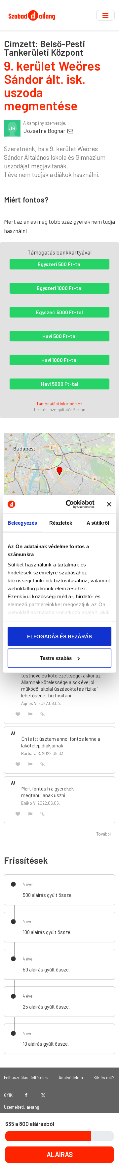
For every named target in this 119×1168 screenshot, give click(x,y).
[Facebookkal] (26, 1095)
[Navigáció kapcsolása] (105, 15)
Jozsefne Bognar (44, 130)
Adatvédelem (71, 1077)
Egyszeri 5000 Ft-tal (59, 312)
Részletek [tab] (60, 522)
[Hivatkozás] (42, 713)
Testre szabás (56, 658)
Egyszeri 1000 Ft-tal (60, 288)
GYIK (8, 1095)
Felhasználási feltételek (26, 1077)
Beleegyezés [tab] (22, 522)
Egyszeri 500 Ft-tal (60, 264)
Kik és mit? (104, 1077)
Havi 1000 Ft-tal (59, 360)
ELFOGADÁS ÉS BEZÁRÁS (59, 636)
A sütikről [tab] (98, 522)
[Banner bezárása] (109, 504)
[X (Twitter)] (43, 1095)
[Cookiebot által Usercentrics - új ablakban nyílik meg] (70, 504)
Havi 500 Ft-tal (59, 336)
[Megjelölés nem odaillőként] (30, 714)
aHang (32, 1107)
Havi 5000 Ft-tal (59, 384)
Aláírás (60, 1154)
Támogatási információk (59, 403)
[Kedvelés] (18, 714)
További (103, 834)
